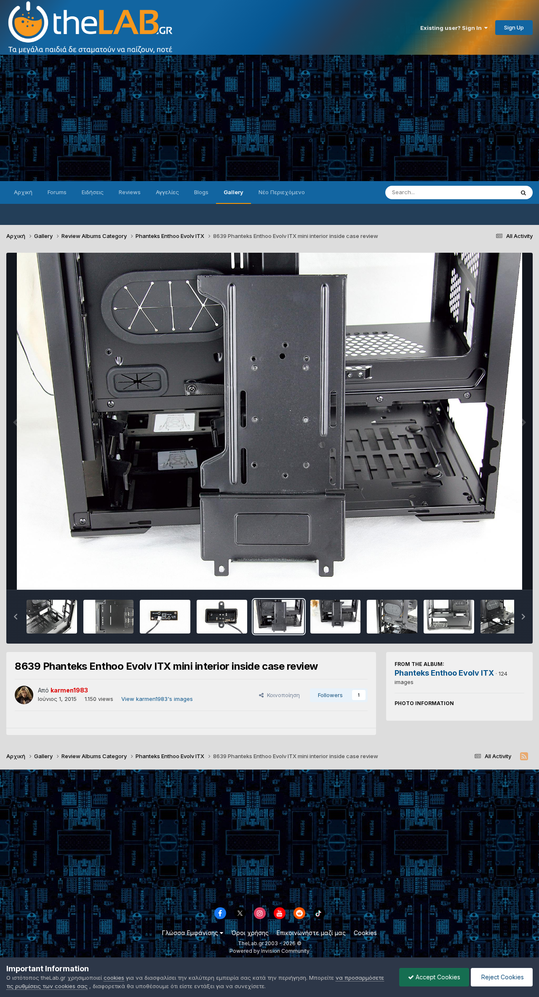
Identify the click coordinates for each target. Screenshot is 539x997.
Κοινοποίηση (282, 695)
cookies (114, 977)
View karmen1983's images (157, 698)
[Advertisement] (269, 118)
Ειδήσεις (93, 192)
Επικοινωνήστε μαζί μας (311, 932)
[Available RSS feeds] (524, 756)
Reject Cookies (502, 977)
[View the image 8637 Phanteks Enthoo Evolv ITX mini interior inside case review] (392, 616)
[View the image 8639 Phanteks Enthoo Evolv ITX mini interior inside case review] (278, 616)
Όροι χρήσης (250, 932)
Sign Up (514, 27)
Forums (57, 192)
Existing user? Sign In (452, 27)
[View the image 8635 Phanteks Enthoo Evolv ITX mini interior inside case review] (505, 616)
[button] (15, 616)
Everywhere (488, 192)
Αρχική (23, 192)
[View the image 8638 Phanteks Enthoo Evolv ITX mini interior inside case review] (335, 616)
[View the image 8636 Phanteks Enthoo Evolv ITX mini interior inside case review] (449, 616)
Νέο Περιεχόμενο (282, 192)
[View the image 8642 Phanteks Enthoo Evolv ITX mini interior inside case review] (108, 616)
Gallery (233, 192)
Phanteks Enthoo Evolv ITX (444, 672)
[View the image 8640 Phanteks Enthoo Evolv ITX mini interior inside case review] (222, 616)
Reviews (130, 192)
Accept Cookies (437, 977)
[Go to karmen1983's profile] (24, 695)
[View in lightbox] (269, 421)
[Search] (523, 192)
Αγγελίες (167, 192)
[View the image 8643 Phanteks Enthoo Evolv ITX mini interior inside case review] (52, 616)
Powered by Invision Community (269, 951)
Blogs (201, 192)
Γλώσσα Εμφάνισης (191, 932)
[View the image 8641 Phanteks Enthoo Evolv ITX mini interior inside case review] (165, 616)
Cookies (365, 932)
